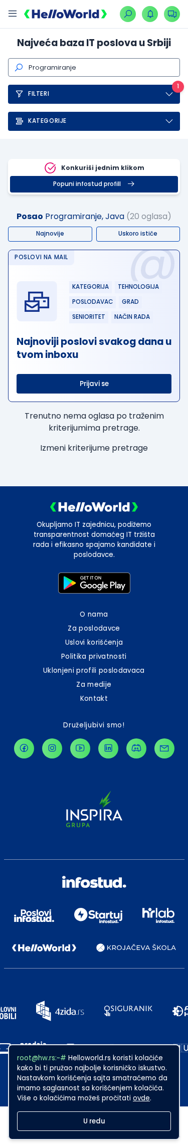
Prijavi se (94, 384)
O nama (94, 614)
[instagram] (52, 748)
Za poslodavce (94, 628)
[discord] (136, 748)
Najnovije (50, 234)
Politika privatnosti (94, 656)
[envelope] (164, 748)
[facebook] (24, 748)
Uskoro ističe (137, 234)
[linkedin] (108, 748)
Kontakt (94, 698)
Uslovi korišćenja (94, 642)
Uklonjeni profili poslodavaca (94, 670)
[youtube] (80, 748)
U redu (94, 1121)
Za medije (93, 684)
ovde (141, 1098)
